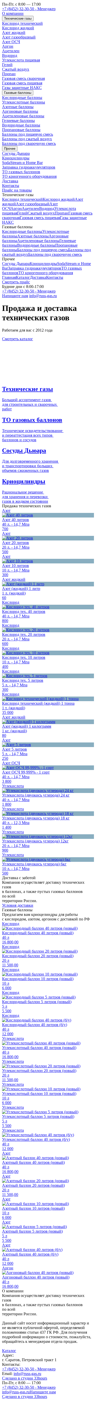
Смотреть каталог (17, 339)
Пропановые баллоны (21, 130)
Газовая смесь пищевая (22, 83)
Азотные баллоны (18, 107)
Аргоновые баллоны (20, 111)
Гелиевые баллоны (18, 120)
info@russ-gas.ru (43, 296)
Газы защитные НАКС (22, 87)
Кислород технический (22, 23)
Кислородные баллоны (22, 97)
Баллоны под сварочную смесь (29, 143)
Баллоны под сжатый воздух (27, 139)
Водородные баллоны (21, 125)
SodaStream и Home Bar (22, 162)
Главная (9, 277)
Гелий (7, 64)
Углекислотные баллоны (23, 102)
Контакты (10, 185)
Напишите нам (15, 296)
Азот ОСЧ (11, 42)
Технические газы (17, 18)
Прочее (9, 148)
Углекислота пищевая (21, 60)
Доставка (10, 181)
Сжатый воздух (15, 69)
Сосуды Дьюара (16, 153)
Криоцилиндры (15, 158)
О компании (13, 13)
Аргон (7, 46)
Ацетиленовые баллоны (23, 116)
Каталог (23, 277)
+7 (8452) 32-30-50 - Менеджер (29, 9)
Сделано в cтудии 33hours (24, 1378)
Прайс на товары (17, 190)
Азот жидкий (13, 32)
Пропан (9, 74)
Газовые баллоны (17, 93)
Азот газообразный (19, 37)
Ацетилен (10, 51)
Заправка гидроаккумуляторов (28, 167)
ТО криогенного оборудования (29, 176)
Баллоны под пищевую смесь (27, 134)
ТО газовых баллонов (21, 172)
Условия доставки (17, 905)
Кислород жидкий (18, 28)
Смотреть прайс (16, 282)
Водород (9, 55)
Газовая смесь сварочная (23, 78)
